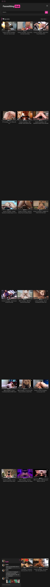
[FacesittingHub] (25, 6)
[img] (19, 560)
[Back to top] (46, 583)
